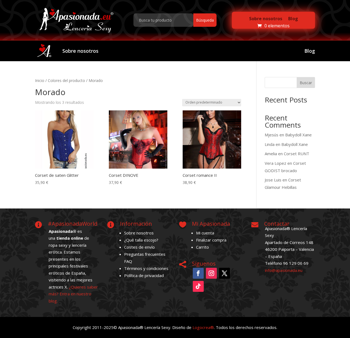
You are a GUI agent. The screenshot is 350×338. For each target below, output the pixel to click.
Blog (293, 19)
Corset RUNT (296, 153)
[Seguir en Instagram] (211, 273)
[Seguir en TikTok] (198, 286)
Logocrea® (203, 327)
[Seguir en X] (224, 273)
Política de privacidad (144, 275)
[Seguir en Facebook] (198, 273)
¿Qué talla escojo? (141, 240)
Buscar (306, 82)
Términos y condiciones (146, 268)
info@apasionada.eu (283, 270)
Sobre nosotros (265, 19)
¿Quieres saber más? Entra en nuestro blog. (73, 294)
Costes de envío (139, 247)
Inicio (39, 80)
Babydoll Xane (298, 134)
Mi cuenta (205, 233)
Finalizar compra (211, 240)
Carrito (202, 247)
